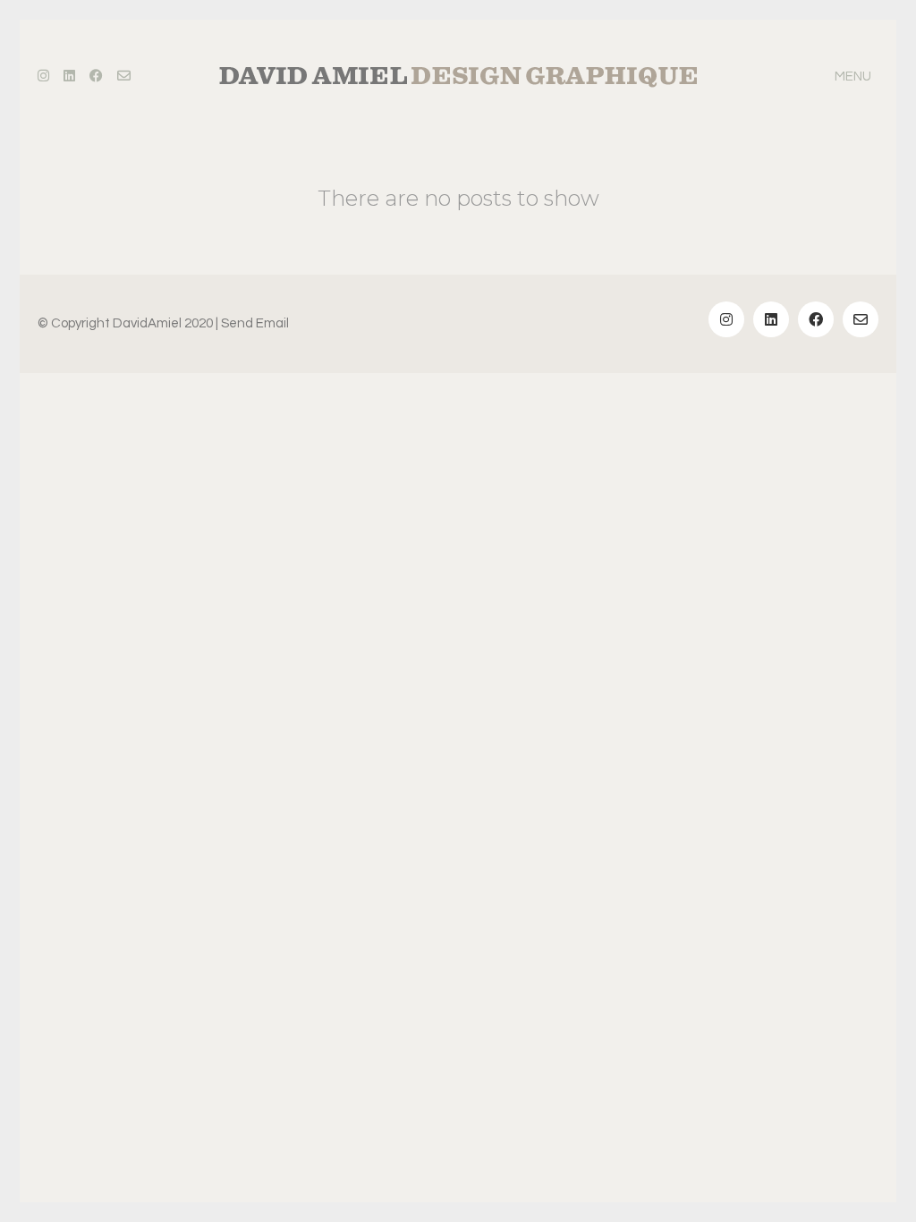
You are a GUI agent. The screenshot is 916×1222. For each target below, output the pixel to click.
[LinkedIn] (771, 319)
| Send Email (252, 323)
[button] (856, 76)
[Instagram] (726, 319)
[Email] (860, 319)
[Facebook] (816, 319)
